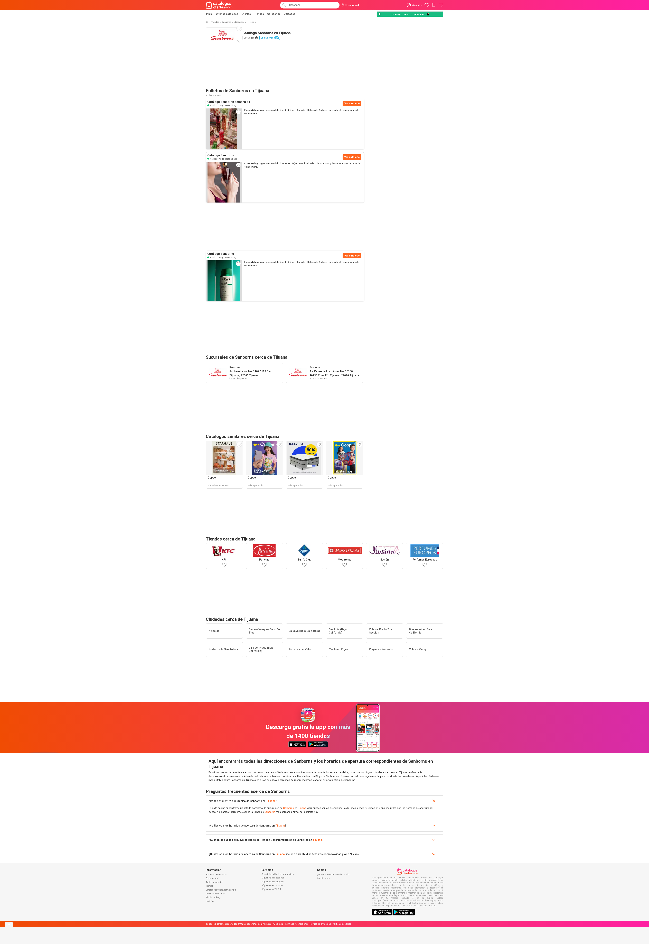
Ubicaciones (240, 22)
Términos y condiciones (296, 924)
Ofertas (246, 13)
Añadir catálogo (213, 897)
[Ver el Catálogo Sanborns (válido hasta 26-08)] (224, 280)
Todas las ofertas (214, 882)
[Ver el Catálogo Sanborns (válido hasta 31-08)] (224, 182)
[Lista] (440, 5)
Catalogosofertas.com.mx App (221, 889)
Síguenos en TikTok (271, 889)
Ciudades (289, 13)
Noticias (210, 901)
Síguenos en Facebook (272, 877)
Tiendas (259, 13)
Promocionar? (213, 878)
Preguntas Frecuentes (216, 874)
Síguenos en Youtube (272, 885)
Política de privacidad (320, 924)
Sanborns (226, 22)
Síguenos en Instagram (272, 881)
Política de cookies (342, 924)
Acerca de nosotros (215, 893)
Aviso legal (278, 924)
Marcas (209, 886)
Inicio (209, 13)
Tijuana (271, 801)
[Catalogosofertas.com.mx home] (219, 5)
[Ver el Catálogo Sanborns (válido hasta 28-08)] (224, 128)
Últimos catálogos (227, 13)
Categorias (273, 13)
